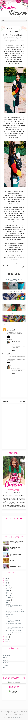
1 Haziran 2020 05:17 (16, 368)
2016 (6, 641)
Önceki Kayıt (22, 401)
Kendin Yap (6, 660)
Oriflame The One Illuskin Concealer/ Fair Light (15, 612)
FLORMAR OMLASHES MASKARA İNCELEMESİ (15, 565)
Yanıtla (9, 337)
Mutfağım (5, 662)
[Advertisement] (14, 426)
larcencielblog (11, 329)
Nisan (7, 600)
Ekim (7, 590)
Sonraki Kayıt (5, 401)
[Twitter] (12, 274)
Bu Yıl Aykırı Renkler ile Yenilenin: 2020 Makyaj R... (14, 606)
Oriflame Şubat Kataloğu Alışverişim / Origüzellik (15, 617)
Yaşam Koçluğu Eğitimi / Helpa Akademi (13, 624)
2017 (6, 639)
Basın (4, 653)
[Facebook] (9, 274)
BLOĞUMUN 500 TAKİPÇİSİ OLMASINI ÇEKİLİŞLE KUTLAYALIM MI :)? (16, 543)
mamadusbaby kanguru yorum (14, 41)
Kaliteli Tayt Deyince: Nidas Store (14, 632)
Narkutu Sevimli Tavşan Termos (14, 630)
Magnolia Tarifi (9, 614)
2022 (6, 582)
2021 (6, 584)
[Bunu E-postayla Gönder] (19, 274)
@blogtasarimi (17, 717)
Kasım (8, 588)
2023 (6, 580)
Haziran (8, 597)
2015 (6, 643)
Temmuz (8, 595)
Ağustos (8, 594)
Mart (7, 602)
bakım (5, 667)
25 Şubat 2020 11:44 (11, 330)
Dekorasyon (6, 655)
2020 (6, 585)
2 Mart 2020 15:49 (11, 354)
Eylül (7, 592)
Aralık (7, 587)
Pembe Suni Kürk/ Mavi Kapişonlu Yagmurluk (14, 627)
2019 (6, 636)
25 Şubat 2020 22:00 (16, 342)
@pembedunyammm (13, 266)
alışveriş (5, 665)
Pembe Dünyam (15, 341)
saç (4, 672)
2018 (6, 637)
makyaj (5, 670)
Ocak (7, 634)
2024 (6, 578)
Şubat (7, 604)
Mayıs (7, 599)
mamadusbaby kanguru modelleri (16, 40)
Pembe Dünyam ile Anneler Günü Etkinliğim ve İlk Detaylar (17, 554)
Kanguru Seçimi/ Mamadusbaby (14, 609)
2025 (6, 577)
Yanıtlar (10, 339)
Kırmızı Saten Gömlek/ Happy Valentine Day (13, 621)
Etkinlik (5, 657)
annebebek (18, 37)
